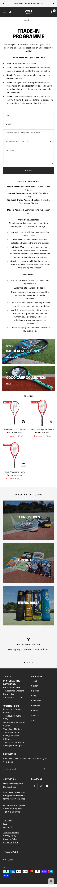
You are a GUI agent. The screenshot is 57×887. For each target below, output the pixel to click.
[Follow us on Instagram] (40, 786)
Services (35, 715)
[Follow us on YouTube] (47, 786)
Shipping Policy (10, 839)
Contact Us (8, 827)
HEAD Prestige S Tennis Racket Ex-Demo (14, 473)
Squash (34, 686)
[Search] (10, 12)
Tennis (34, 681)
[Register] (44, 769)
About (34, 720)
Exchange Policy (10, 842)
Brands (34, 710)
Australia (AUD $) (12, 852)
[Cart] (52, 11)
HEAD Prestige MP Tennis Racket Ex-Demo (42, 431)
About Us (7, 820)
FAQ (5, 824)
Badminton (36, 700)
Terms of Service (11, 832)
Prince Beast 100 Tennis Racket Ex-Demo (15, 431)
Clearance (35, 705)
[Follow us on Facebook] (34, 786)
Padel (33, 695)
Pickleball (35, 691)
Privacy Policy (9, 835)
